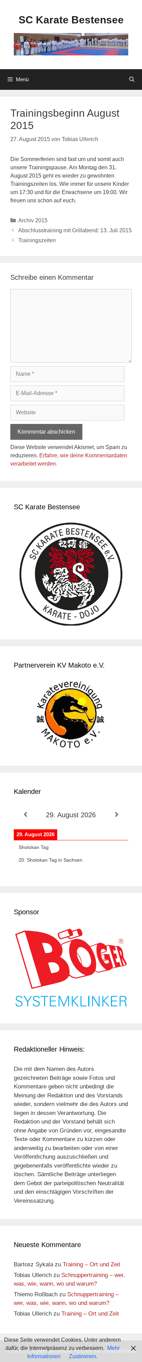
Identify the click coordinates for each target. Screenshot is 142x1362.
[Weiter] (116, 814)
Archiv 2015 (33, 220)
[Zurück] (25, 814)
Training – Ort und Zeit (91, 1264)
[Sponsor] (71, 1005)
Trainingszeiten (37, 240)
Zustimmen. (83, 1356)
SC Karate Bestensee (71, 19)
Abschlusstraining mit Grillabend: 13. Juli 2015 (75, 230)
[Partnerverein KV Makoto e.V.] (71, 716)
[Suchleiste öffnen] (132, 79)
